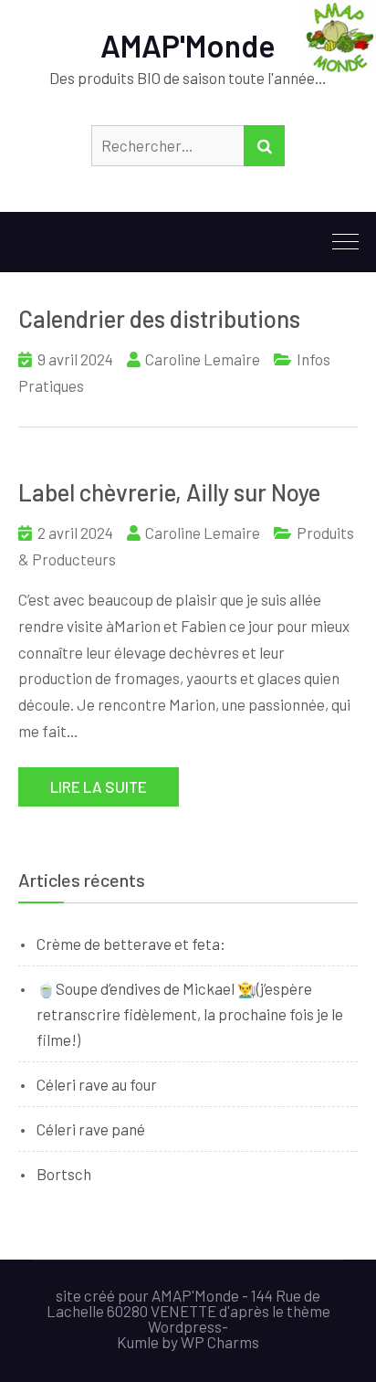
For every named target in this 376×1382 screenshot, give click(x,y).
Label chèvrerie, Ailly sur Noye (169, 492)
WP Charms (220, 1342)
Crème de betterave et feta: (131, 943)
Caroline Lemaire (202, 359)
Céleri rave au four (97, 1084)
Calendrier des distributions (159, 318)
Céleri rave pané (91, 1129)
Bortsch (64, 1174)
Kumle (138, 1342)
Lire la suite (98, 786)
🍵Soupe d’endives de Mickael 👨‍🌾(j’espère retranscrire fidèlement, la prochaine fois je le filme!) (190, 1014)
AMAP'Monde (188, 45)
